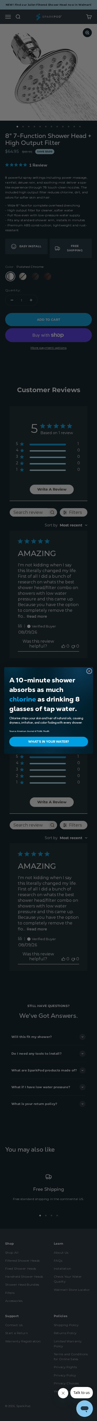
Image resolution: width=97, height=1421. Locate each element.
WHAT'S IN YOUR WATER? (48, 742)
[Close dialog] (89, 671)
